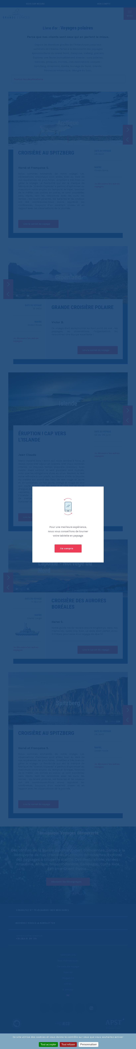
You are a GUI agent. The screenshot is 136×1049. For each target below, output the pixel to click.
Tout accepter (48, 1044)
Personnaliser (88, 1044)
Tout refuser (68, 1044)
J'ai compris (66, 548)
